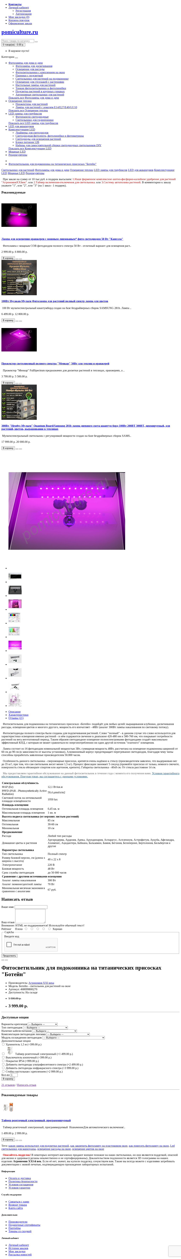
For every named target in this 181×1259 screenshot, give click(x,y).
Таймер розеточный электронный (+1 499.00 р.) (43, 1053)
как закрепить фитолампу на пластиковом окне (98, 1145)
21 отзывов (8, 1084)
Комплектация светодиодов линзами (23, 1034)
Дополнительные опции (16, 1040)
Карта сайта (15, 1207)
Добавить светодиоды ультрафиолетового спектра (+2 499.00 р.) (44, 1064)
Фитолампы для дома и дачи (25, 62)
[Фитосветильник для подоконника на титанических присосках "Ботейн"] (66, 568)
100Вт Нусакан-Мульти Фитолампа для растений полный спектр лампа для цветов (54, 301)
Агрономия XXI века (41, 982)
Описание (14, 711)
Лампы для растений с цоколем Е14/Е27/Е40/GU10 (46, 107)
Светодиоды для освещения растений (38, 138)
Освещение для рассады (30, 69)
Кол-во (5, 1074)
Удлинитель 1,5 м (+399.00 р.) (23, 1044)
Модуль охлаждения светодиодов (21, 1037)
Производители (17, 1221)
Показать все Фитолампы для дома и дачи (33, 97)
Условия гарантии (19, 1187)
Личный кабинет (18, 1244)
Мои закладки (16, 1251)
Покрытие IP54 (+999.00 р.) (22, 1060)
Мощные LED (17, 151)
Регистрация (23, 10)
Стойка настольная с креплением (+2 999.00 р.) (34, 1071)
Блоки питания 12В (27, 142)
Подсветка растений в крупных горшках (40, 91)
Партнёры (14, 1228)
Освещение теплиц (20, 100)
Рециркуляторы (17, 154)
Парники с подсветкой (29, 75)
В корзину (8, 1078)
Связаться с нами (18, 1201)
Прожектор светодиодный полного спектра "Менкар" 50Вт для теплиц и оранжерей (55, 363)
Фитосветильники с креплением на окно (40, 72)
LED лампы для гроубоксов (25, 113)
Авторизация (23, 13)
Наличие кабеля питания (16, 1030)
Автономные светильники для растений (40, 94)
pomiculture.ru (19, 32)
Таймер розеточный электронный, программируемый (36, 1120)
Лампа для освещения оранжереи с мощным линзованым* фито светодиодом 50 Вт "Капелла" (62, 238)
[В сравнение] (20, 258)
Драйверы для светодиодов (32, 132)
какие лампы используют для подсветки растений (38, 1145)
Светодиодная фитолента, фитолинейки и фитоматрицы (50, 135)
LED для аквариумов (21, 126)
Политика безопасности (22, 1181)
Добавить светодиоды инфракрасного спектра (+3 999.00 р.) (41, 1068)
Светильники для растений (17, 170)
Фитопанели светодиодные (32, 116)
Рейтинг (6, 928)
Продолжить (9, 955)
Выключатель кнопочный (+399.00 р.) (28, 1057)
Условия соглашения (20, 1184)
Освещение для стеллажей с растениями (40, 81)
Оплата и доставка (19, 1178)
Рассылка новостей (20, 1254)
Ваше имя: (7, 906)
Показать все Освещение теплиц (28, 110)
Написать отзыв (26, 1084)
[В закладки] (17, 258)
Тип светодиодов (11, 1027)
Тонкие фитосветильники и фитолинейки (41, 88)
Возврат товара (17, 1204)
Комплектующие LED (21, 129)
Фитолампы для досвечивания (34, 66)
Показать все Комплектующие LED (29, 148)
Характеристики (18, 714)
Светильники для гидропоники (35, 119)
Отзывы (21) (16, 717)
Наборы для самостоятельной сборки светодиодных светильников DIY (58, 145)
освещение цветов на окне (88, 1148)
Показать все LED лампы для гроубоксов (33, 123)
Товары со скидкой (19, 1231)
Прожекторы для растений (32, 104)
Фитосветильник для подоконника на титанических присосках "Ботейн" (52, 164)
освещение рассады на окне (54, 1148)
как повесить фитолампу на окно (149, 1145)
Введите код (11, 936)
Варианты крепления (14, 1024)
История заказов (18, 1248)
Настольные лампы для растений (36, 85)
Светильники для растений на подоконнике (42, 78)
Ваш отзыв (7, 922)
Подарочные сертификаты (24, 1224)
